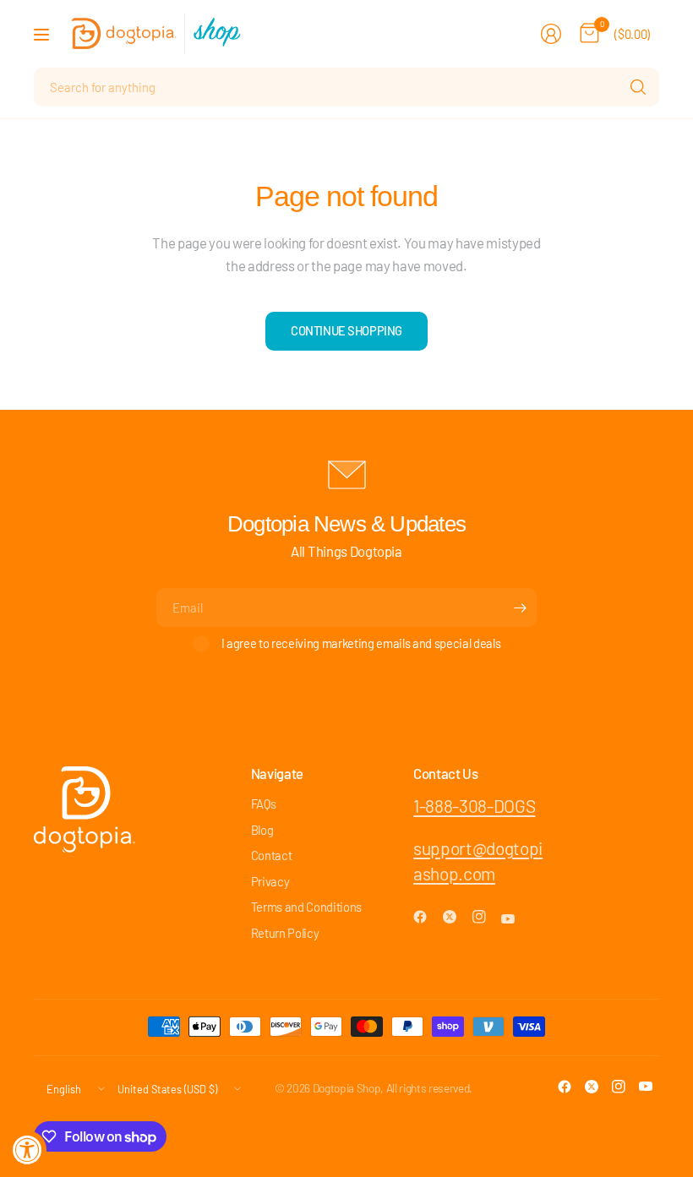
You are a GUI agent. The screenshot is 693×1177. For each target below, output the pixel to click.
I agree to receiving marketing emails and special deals (361, 643)
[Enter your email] (520, 607)
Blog (262, 829)
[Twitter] (456, 916)
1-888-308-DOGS (474, 805)
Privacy (270, 881)
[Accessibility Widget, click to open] (27, 1150)
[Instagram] (485, 916)
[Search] (638, 87)
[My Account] (551, 33)
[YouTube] (514, 919)
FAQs (263, 803)
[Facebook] (426, 916)
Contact (271, 855)
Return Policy (285, 932)
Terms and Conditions (306, 906)
